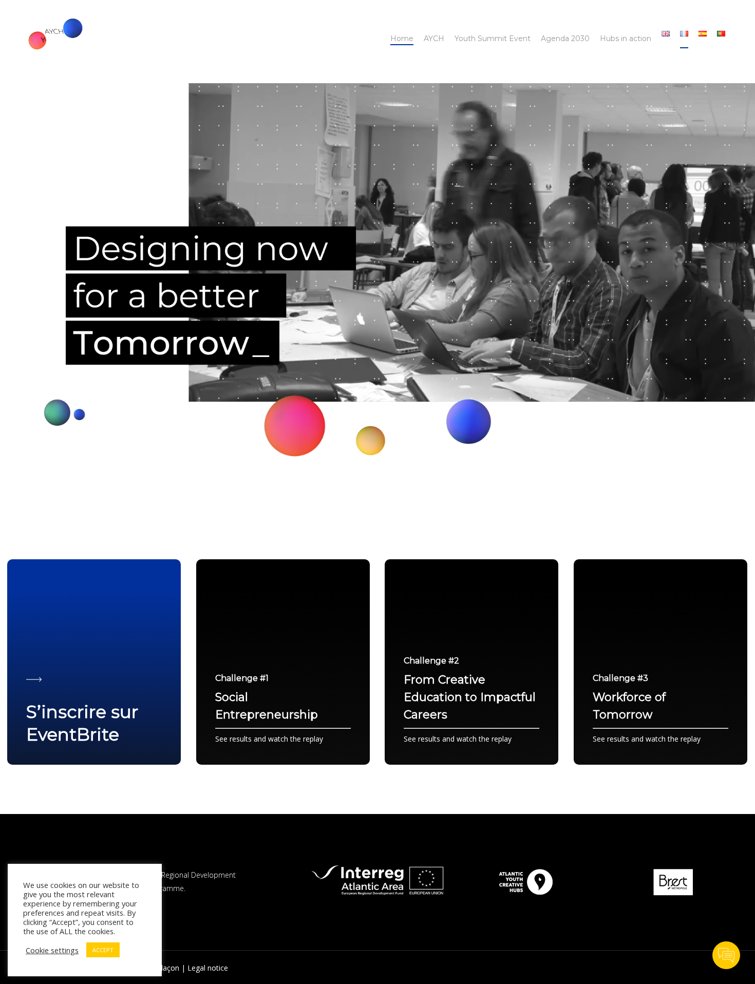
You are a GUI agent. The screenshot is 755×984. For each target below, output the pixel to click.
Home (401, 38)
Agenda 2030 (565, 38)
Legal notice (207, 968)
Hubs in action (625, 38)
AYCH (434, 38)
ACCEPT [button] (103, 950)
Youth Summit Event (493, 38)
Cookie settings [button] (52, 950)
